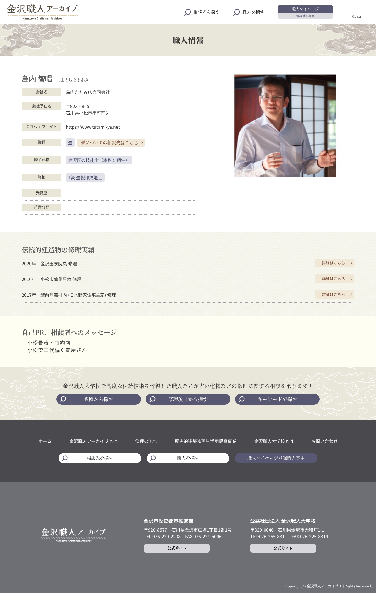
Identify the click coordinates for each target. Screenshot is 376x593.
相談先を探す (206, 12)
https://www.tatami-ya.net (93, 126)
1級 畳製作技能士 (85, 177)
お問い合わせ (324, 441)
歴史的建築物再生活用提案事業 (205, 441)
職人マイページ (305, 12)
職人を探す (253, 12)
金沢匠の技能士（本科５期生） (99, 160)
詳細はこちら (333, 263)
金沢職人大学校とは (274, 441)
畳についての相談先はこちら (109, 142)
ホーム (45, 441)
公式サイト (176, 548)
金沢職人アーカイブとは (93, 441)
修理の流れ (146, 441)
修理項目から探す (188, 399)
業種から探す (98, 399)
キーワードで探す (277, 399)
